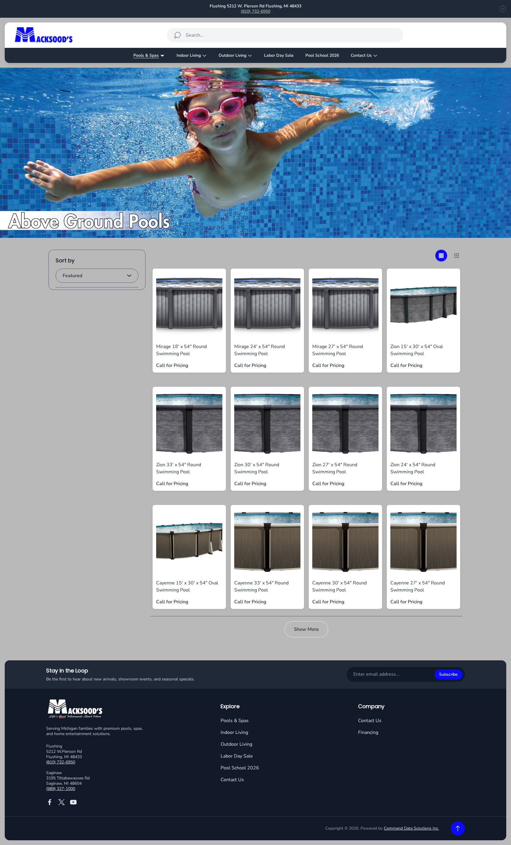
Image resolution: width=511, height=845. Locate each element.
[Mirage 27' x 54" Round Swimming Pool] (345, 305)
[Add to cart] (210, 284)
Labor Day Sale (237, 756)
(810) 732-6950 (255, 11)
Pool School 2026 (240, 768)
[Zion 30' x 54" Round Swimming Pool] (267, 423)
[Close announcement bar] (502, 8)
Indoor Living (234, 732)
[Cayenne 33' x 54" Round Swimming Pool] (267, 541)
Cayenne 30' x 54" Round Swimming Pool (339, 586)
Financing (368, 732)
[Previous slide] (170, 8)
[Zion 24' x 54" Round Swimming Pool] (423, 423)
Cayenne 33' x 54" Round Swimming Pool (261, 586)
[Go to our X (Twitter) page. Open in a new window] (61, 802)
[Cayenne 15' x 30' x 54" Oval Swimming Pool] (189, 541)
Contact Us (232, 779)
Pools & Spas (235, 720)
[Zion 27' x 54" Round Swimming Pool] (345, 423)
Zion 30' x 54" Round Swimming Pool (256, 468)
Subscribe (448, 674)
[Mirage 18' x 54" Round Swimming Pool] (189, 305)
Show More (306, 629)
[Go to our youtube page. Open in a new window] (73, 802)
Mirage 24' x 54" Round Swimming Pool (259, 350)
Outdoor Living (236, 744)
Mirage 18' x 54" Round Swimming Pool (181, 350)
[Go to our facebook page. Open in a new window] (49, 802)
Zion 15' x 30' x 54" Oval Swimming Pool (416, 350)
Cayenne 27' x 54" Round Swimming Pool (417, 586)
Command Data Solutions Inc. (411, 828)
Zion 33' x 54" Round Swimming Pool (178, 468)
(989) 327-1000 (60, 789)
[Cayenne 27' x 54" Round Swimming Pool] (423, 541)
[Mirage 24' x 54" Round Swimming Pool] (267, 305)
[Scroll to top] (458, 828)
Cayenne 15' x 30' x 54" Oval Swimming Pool (187, 586)
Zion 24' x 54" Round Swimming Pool (412, 468)
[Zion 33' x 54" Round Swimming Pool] (189, 423)
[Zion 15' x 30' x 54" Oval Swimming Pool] (423, 305)
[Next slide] (340, 8)
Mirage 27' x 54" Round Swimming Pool (337, 350)
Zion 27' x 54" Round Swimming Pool (334, 468)
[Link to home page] (75, 709)
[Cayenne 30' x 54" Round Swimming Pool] (345, 541)
